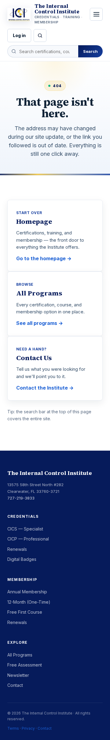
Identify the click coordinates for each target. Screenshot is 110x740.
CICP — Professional (28, 538)
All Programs (19, 654)
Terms (13, 728)
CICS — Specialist (25, 528)
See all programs (36, 323)
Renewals (17, 549)
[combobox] (42, 51)
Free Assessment (24, 664)
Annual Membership (27, 591)
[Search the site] (40, 35)
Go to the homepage (41, 258)
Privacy (28, 728)
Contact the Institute (42, 388)
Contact (15, 685)
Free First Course (24, 612)
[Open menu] (96, 14)
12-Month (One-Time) (28, 602)
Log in (19, 35)
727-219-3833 (21, 498)
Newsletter (18, 675)
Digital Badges (21, 559)
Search (90, 51)
